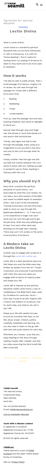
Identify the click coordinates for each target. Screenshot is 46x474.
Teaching (23, 27)
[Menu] (41, 5)
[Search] (35, 5)
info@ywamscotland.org (21, 409)
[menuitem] (35, 5)
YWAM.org (8, 447)
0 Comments (24, 358)
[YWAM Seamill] (19, 5)
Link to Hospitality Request (16, 414)
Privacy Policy (17, 462)
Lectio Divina (23, 31)
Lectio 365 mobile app (25, 256)
